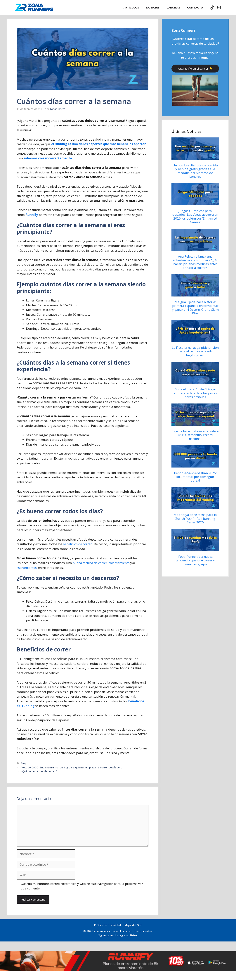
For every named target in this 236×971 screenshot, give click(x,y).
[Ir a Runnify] (118, 961)
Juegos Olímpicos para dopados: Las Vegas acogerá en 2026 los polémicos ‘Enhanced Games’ (195, 216)
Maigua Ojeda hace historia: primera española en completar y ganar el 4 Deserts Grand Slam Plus (195, 307)
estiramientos (27, 567)
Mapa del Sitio (133, 925)
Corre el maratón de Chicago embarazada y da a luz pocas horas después (195, 393)
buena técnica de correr (90, 563)
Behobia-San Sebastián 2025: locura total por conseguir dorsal (195, 477)
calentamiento (119, 563)
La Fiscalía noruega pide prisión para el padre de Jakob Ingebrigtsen (195, 351)
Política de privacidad (107, 925)
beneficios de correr (77, 544)
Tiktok (133, 935)
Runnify (31, 215)
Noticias (152, 7)
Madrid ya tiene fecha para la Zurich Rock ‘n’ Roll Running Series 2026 (195, 518)
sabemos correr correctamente (48, 158)
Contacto (195, 7)
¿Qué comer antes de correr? (39, 771)
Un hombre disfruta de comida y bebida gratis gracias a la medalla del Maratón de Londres (195, 171)
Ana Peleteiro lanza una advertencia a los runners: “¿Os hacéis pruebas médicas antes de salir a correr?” (195, 262)
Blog (24, 763)
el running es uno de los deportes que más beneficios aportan (98, 144)
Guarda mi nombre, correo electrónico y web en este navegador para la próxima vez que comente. (82, 886)
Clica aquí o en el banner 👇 (195, 68)
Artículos (131, 7)
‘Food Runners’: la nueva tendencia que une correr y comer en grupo (195, 560)
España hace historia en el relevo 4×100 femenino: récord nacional (195, 435)
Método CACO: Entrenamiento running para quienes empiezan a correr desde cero (71, 767)
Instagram (121, 935)
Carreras (173, 7)
